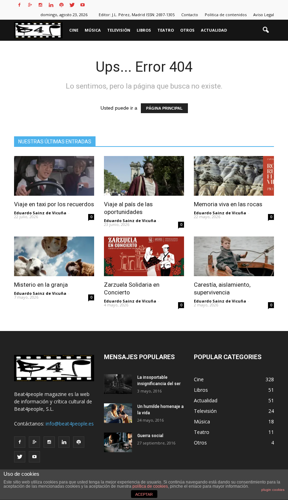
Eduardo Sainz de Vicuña (40, 212)
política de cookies (150, 486)
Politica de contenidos (226, 14)
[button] (265, 30)
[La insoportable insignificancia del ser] (118, 384)
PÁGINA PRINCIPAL (164, 108)
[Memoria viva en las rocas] (234, 176)
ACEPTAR (144, 494)
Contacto (189, 14)
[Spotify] (61, 5)
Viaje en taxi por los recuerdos (54, 204)
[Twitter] (72, 5)
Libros (144, 30)
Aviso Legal (263, 14)
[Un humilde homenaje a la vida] (118, 413)
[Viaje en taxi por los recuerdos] (54, 176)
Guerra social (150, 435)
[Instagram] (40, 5)
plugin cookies (272, 490)
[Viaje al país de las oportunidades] (144, 176)
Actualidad (214, 30)
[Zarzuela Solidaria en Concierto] (144, 256)
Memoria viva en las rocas (228, 204)
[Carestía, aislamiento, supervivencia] (234, 256)
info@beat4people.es (70, 423)
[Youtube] (82, 5)
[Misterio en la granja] (54, 256)
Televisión (118, 30)
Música (93, 30)
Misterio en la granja (41, 284)
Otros (187, 30)
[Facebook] (19, 5)
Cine (73, 30)
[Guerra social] (118, 442)
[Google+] (30, 5)
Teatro (165, 30)
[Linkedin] (51, 5)
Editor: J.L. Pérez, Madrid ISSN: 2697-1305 (137, 14)
